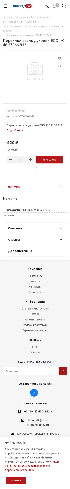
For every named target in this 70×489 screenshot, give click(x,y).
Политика (35, 292)
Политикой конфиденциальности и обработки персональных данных (32, 466)
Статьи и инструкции (35, 308)
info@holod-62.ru (38, 425)
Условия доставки (35, 325)
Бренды (35, 352)
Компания (35, 269)
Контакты (35, 286)
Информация (35, 301)
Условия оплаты (35, 319)
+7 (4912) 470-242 (37, 411)
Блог (35, 346)
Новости (35, 281)
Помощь (35, 314)
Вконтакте (34, 393)
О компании (35, 275)
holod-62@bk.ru (38, 420)
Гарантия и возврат (35, 330)
